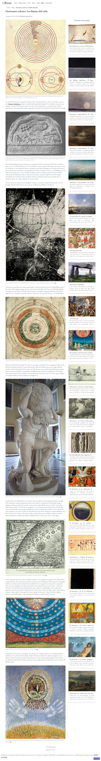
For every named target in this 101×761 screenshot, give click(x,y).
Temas (33, 3)
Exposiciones (22, 3)
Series (29, 3)
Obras (38, 3)
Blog (42, 3)
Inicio (15, 3)
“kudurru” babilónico (14, 104)
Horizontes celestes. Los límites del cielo (27, 7)
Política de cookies (50, 750)
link (55, 283)
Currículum (48, 3)
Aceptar (97, 758)
